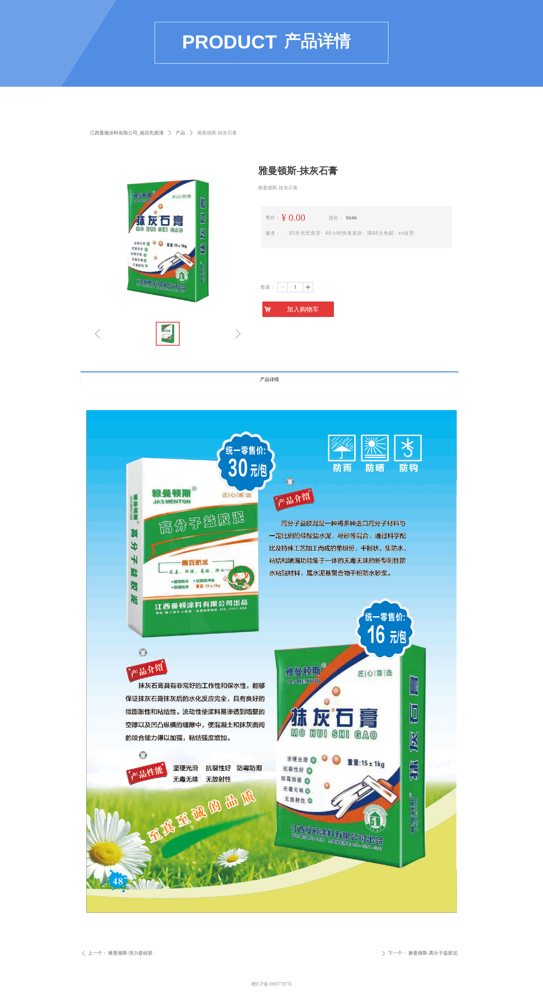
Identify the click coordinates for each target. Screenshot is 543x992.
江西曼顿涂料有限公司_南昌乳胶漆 (127, 133)
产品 (180, 133)
